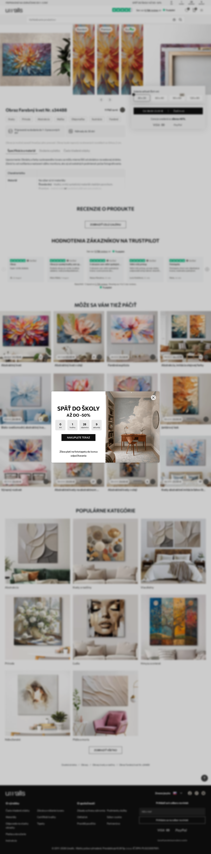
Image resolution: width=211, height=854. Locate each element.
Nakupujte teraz (78, 437)
